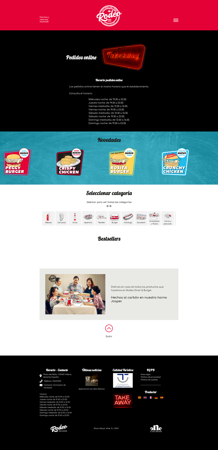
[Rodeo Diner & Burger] (109, 15)
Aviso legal (146, 374)
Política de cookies (149, 380)
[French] (150, 397)
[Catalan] (139, 397)
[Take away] (123, 400)
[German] (156, 397)
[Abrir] (175, 20)
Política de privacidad (151, 377)
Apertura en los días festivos (92, 389)
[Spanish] (162, 397)
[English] (145, 397)
